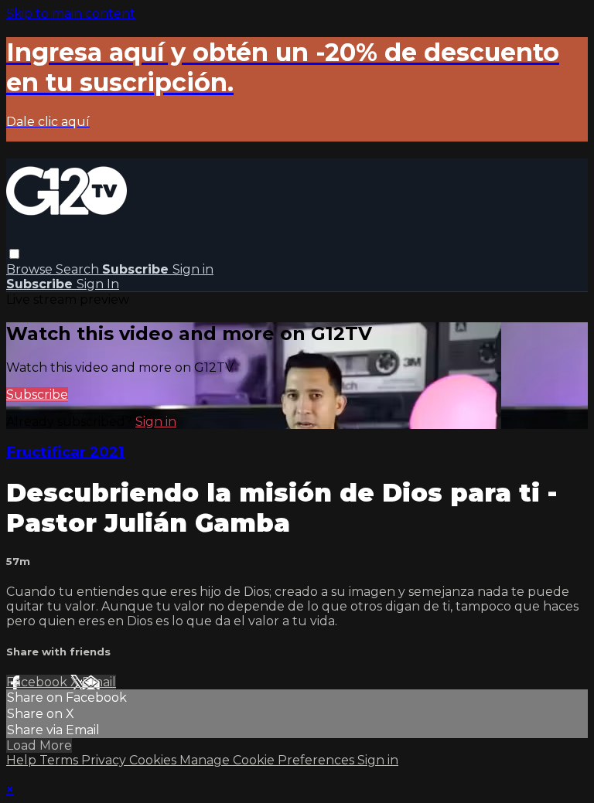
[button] (14, 254)
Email (99, 682)
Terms (60, 760)
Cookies (154, 760)
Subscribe (37, 394)
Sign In (98, 284)
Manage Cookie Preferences (268, 760)
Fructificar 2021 (65, 452)
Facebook (38, 682)
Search (79, 269)
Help (22, 760)
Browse (31, 269)
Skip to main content (70, 13)
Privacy (105, 760)
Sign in (192, 269)
